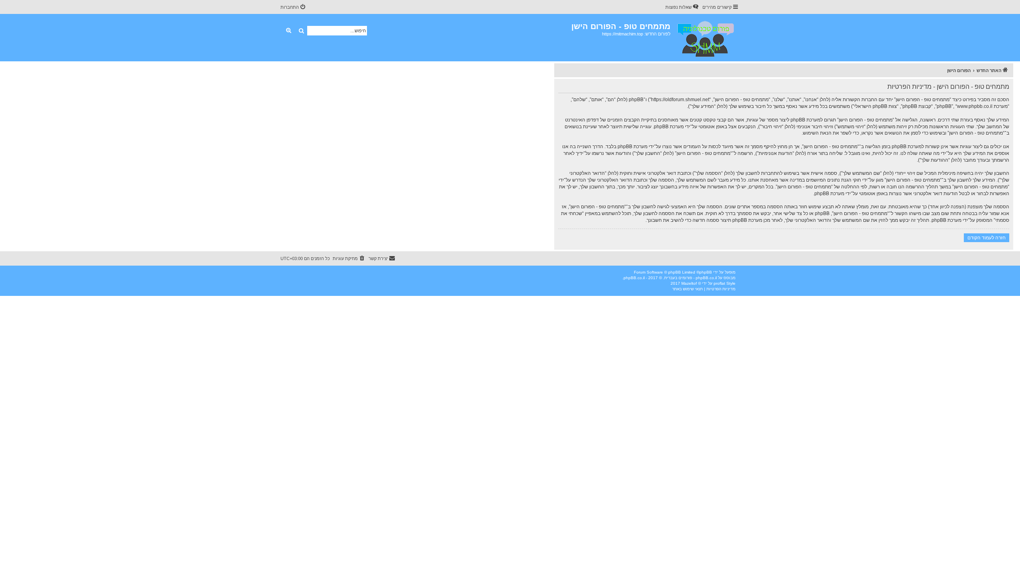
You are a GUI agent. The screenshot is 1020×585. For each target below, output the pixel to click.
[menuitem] (682, 7)
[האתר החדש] (705, 37)
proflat (719, 283)
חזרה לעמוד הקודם (986, 237)
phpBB (705, 272)
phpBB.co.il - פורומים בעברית (690, 278)
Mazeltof (689, 283)
